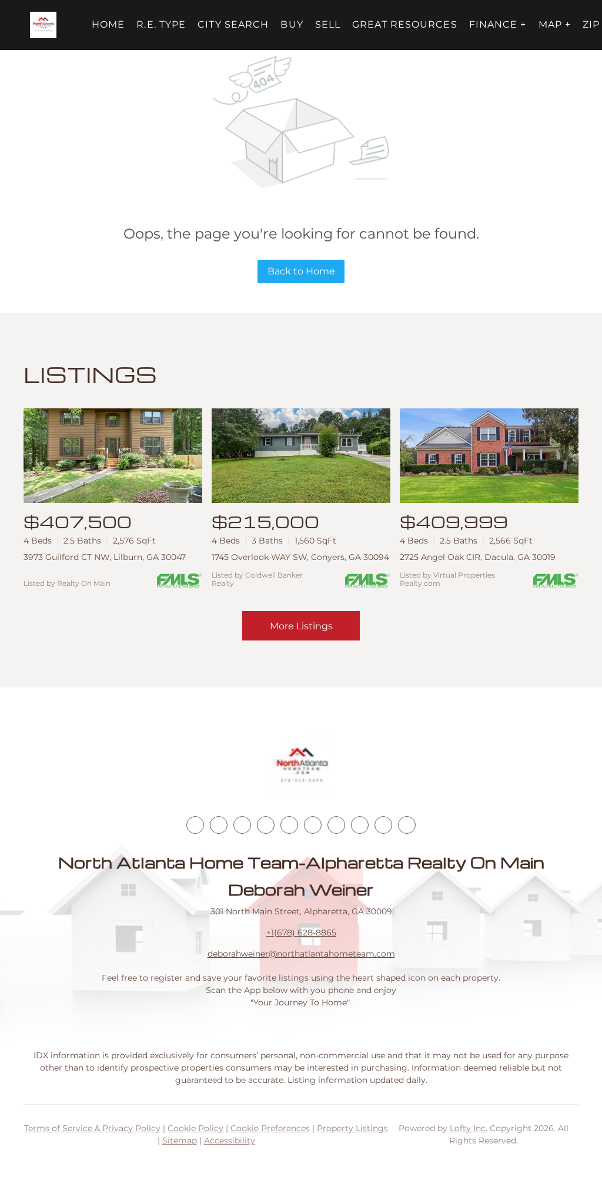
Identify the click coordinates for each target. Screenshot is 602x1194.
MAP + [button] (555, 24)
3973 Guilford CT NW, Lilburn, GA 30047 (105, 557)
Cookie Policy (195, 1128)
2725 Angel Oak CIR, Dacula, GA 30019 (478, 557)
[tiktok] (336, 825)
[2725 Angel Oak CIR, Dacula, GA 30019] (489, 455)
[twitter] (242, 825)
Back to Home (301, 271)
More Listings (301, 626)
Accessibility (229, 1140)
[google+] (407, 825)
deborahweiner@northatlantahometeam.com (301, 953)
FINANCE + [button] (498, 24)
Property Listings (352, 1128)
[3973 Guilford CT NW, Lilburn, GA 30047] (113, 455)
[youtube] (313, 825)
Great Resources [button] (404, 24)
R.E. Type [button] (161, 24)
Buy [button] (291, 24)
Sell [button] (327, 24)
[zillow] (266, 825)
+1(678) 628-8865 (301, 932)
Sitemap (179, 1140)
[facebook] (195, 825)
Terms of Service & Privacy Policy (92, 1128)
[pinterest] (383, 825)
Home (108, 24)
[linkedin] (219, 825)
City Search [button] (233, 24)
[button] (43, 25)
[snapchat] (360, 825)
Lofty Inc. (468, 1128)
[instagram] (289, 825)
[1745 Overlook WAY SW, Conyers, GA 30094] (301, 455)
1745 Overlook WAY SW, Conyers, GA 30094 (300, 557)
